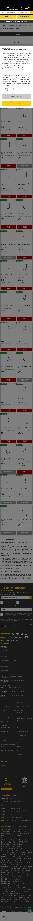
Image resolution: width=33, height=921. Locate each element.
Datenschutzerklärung (13, 91)
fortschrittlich (24, 12)
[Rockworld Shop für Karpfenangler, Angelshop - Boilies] (7, 8)
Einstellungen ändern (16, 96)
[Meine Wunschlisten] (18, 7)
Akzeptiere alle (16, 103)
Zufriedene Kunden (24, 1)
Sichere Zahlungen (16, 1)
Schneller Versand (8, 1)
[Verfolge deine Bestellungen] (14, 7)
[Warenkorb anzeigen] (22, 7)
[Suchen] (31, 12)
